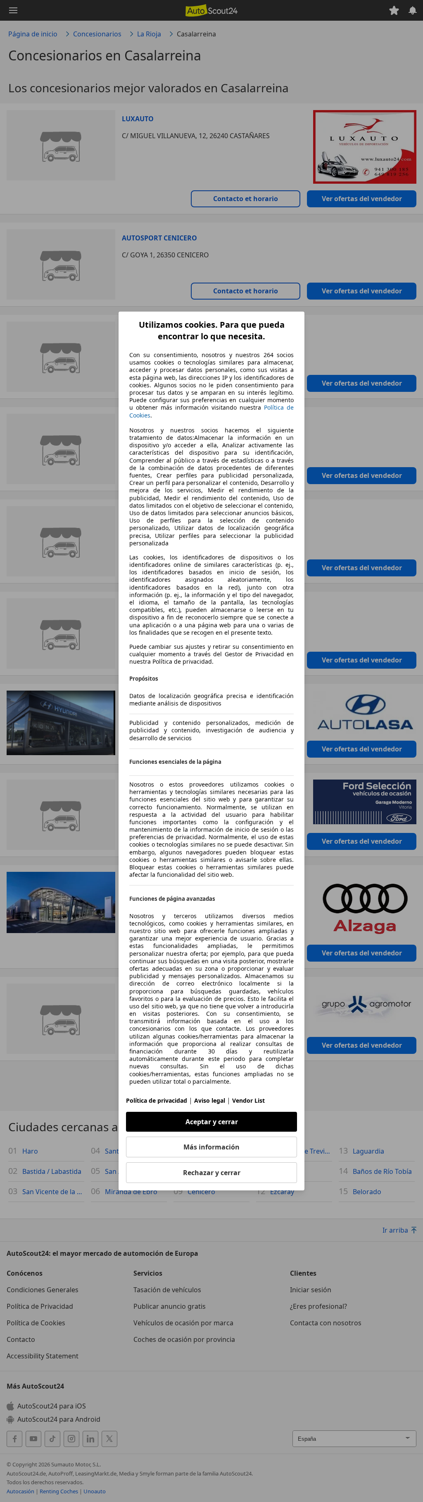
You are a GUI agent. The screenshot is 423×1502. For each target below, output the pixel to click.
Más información (211, 1147)
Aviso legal (209, 1100)
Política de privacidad (156, 1100)
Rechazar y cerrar (211, 1172)
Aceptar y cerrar (211, 1121)
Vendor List (248, 1100)
